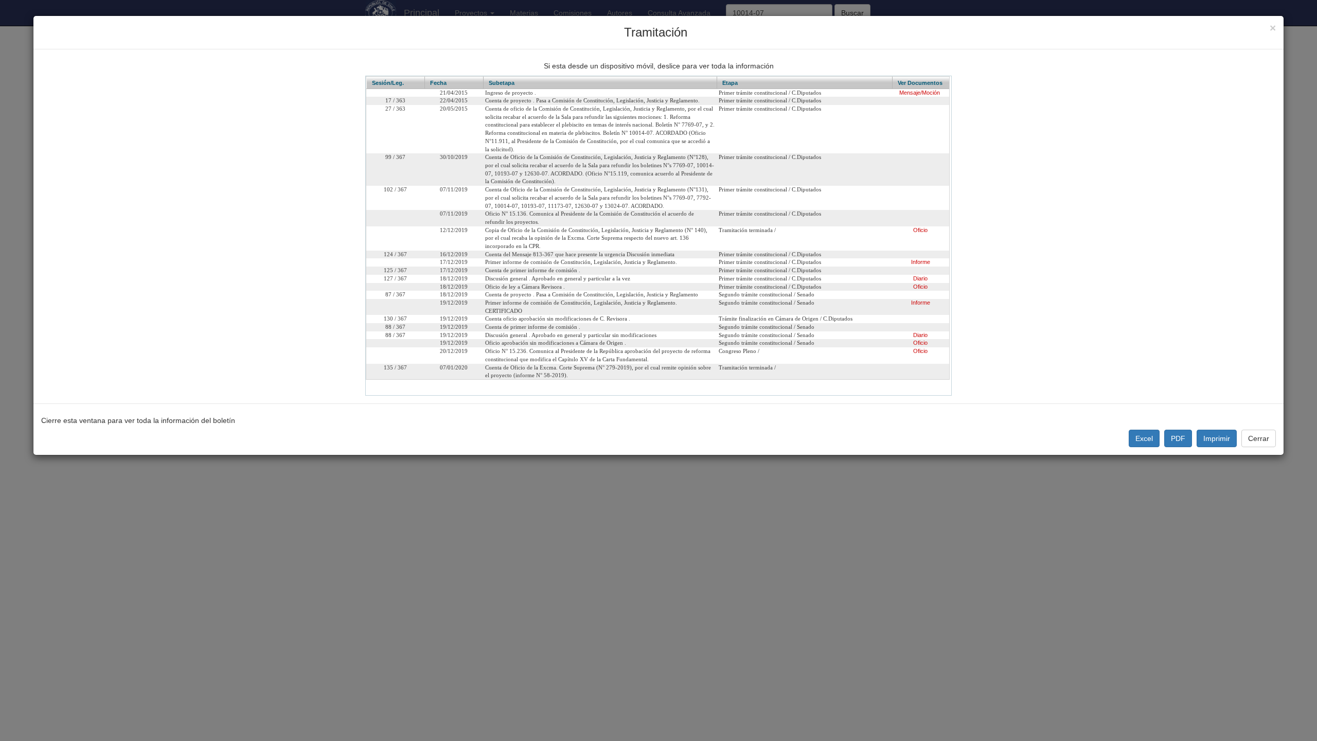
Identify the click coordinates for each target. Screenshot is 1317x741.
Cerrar (1258, 438)
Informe (920, 262)
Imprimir (1216, 438)
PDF (1178, 438)
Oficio (920, 230)
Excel (1144, 438)
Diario (920, 278)
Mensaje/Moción (919, 93)
